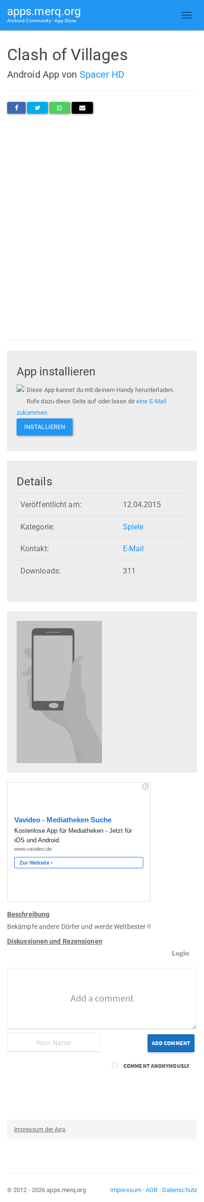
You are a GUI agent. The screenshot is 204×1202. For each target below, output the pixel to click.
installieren (44, 426)
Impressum (125, 1189)
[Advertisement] (102, 226)
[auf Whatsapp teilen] (59, 108)
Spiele (133, 526)
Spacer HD (102, 74)
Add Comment (171, 1043)
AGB (152, 1189)
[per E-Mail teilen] (82, 108)
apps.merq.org (44, 14)
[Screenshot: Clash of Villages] (59, 691)
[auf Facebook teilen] (16, 108)
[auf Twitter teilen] (37, 108)
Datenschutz (179, 1189)
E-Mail (133, 548)
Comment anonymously (156, 1065)
